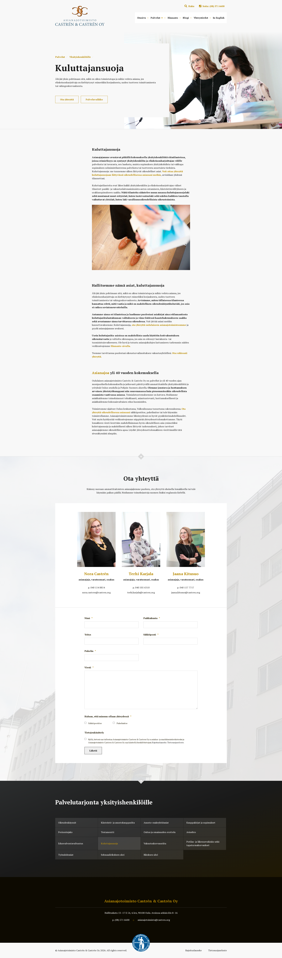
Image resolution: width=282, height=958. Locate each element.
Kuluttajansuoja (109, 843)
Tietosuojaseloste (217, 950)
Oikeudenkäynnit (67, 822)
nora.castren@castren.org (96, 592)
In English (218, 17)
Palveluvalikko (94, 99)
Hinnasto (173, 17)
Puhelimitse (122, 723)
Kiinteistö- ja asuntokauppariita (118, 822)
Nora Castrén (96, 573)
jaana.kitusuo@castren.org (185, 592)
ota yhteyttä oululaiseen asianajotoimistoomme (159, 325)
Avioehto (191, 832)
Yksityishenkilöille (80, 57)
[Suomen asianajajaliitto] (141, 943)
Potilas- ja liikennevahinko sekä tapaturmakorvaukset (202, 843)
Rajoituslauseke (193, 950)
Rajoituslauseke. (159, 742)
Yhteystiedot (201, 17)
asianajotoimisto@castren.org (154, 919)
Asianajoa (100, 372)
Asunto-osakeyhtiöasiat (156, 822)
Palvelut (155, 17)
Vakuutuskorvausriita (155, 843)
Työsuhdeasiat (65, 854)
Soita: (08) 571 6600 (213, 6)
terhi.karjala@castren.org (141, 592)
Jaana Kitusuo (186, 573)
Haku (191, 6)
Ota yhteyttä (67, 99)
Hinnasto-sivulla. (121, 346)
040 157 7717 (187, 587)
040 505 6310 (142, 587)
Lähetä (93, 750)
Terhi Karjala (141, 573)
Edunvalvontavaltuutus (70, 843)
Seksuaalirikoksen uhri (112, 854)
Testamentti (107, 832)
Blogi (186, 17)
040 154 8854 (97, 587)
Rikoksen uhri (151, 854)
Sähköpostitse (95, 723)
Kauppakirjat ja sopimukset (200, 822)
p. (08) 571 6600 (120, 919)
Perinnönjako (65, 832)
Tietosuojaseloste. (175, 742)
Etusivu (141, 17)
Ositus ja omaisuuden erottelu (160, 832)
